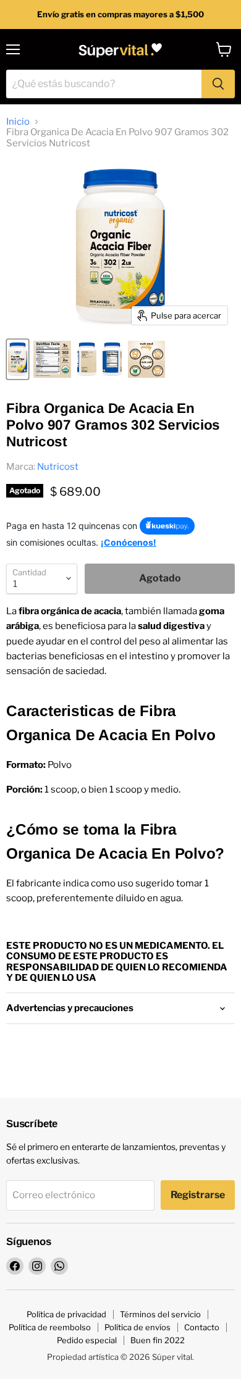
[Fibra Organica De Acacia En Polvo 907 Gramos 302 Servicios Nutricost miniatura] (17, 359)
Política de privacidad (66, 1314)
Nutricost (57, 466)
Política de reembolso (50, 1327)
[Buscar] (218, 84)
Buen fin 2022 (157, 1340)
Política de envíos (137, 1327)
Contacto (201, 1327)
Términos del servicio (160, 1314)
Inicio (18, 122)
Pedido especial (87, 1340)
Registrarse (198, 1195)
